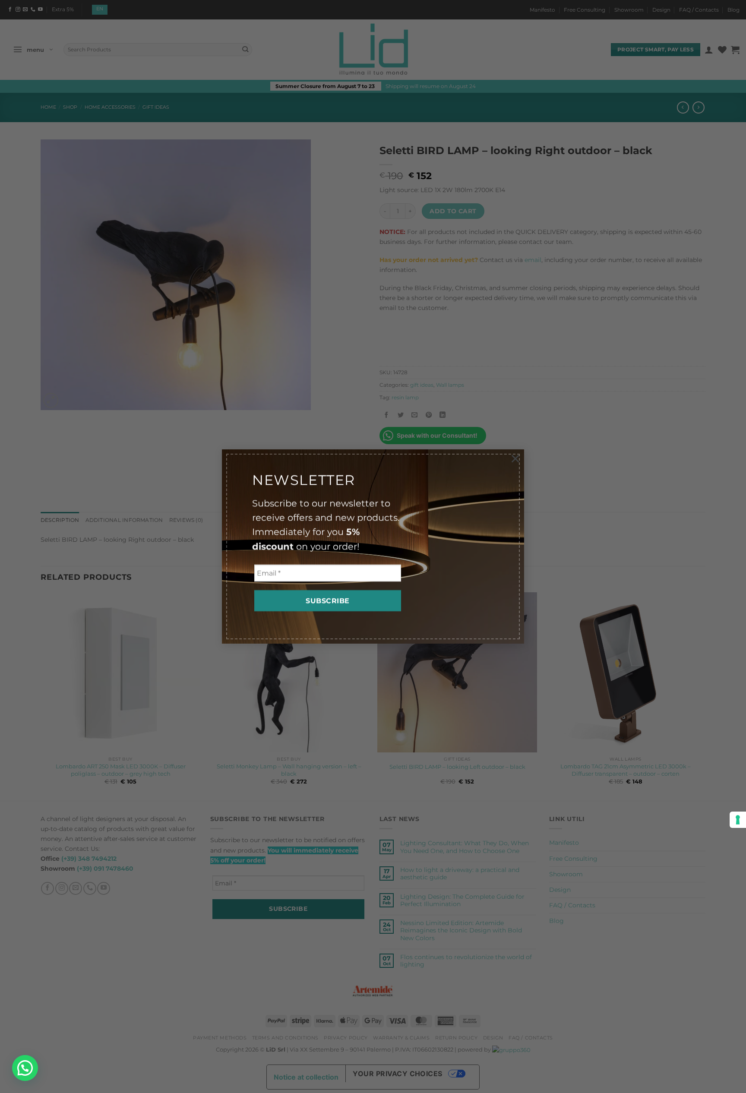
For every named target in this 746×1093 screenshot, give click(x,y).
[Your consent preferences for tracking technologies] (738, 820)
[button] (25, 1068)
